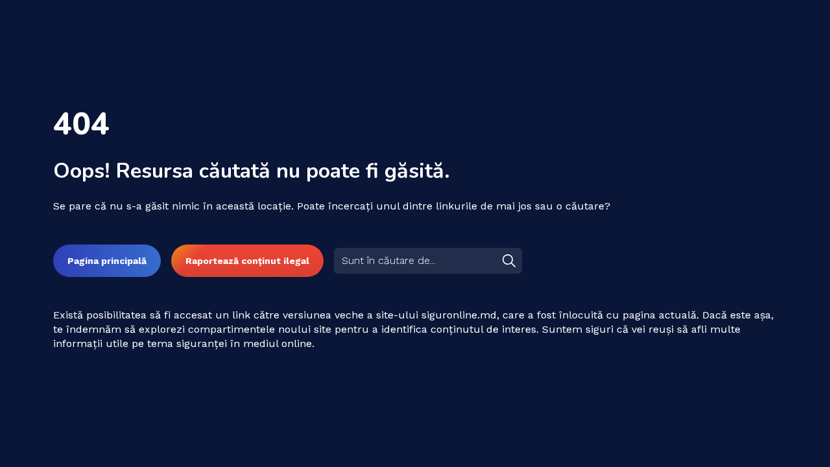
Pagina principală (107, 261)
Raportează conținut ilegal (247, 261)
